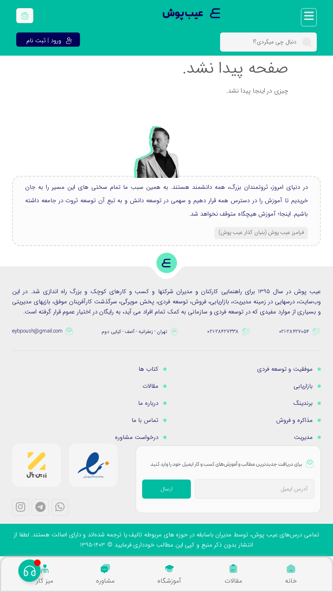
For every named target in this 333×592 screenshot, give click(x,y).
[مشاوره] (105, 569)
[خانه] (291, 569)
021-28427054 (294, 331)
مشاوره (105, 581)
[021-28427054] (316, 331)
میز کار (44, 581)
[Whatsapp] (60, 507)
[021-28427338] (246, 331)
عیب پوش (182, 14)
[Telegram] (40, 507)
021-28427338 (222, 331)
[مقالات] (233, 569)
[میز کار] (45, 569)
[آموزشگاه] (169, 569)
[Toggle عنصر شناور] (29, 571)
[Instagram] (20, 507)
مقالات (233, 581)
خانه (291, 581)
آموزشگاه (169, 581)
